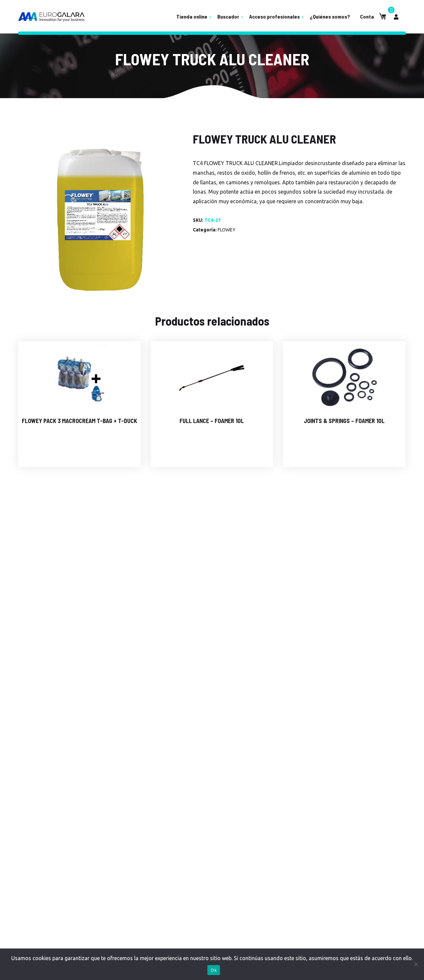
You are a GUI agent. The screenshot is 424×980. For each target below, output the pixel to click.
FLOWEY (227, 229)
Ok (214, 970)
